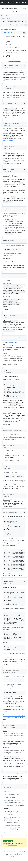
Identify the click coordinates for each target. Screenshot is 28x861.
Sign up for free (8, 841)
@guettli (5, 71)
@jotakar (5, 587)
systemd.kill (11, 179)
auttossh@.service (12, 342)
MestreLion (6, 725)
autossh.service (13, 16)
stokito (5, 773)
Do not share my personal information (14, 854)
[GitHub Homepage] (9, 857)
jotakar (5, 512)
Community (22, 851)
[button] (22, 21)
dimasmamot (6, 275)
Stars (23, 25)
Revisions (13, 25)
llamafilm (5, 146)
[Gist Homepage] (9, 3)
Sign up (24, 2)
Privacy (8, 851)
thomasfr (4, 16)
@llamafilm (6, 175)
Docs (7, 853)
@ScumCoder (6, 499)
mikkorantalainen (7, 670)
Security (13, 851)
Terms (4, 851)
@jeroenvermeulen (8, 77)
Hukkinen (5, 240)
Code (5, 25)
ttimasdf (5, 169)
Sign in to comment (12, 845)
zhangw (5, 786)
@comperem (6, 152)
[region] (14, 46)
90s (14, 192)
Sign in (18, 2)
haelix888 (5, 445)
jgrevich (5, 315)
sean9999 (5, 87)
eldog (4, 103)
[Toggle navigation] (2, 3)
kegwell (5, 370)
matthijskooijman (7, 123)
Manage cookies (18, 853)
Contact (11, 853)
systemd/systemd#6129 (9, 140)
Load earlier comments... (14, 61)
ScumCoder (6, 466)
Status (17, 851)
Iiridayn (5, 65)
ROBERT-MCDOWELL (8, 337)
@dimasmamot (7, 320)
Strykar (5, 430)
